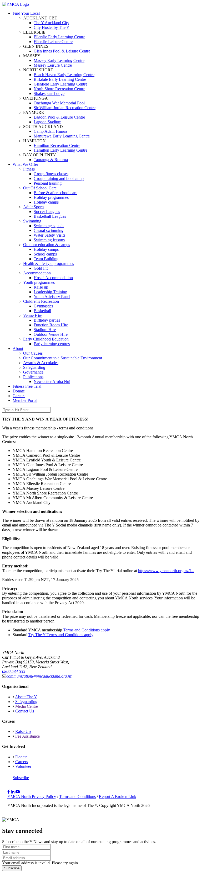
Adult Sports (33, 207)
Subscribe (21, 777)
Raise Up (23, 731)
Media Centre (26, 706)
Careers (19, 395)
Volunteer (23, 766)
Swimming (32, 221)
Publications (33, 377)
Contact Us (24, 711)
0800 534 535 (13, 671)
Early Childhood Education (46, 339)
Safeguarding (34, 367)
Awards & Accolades (40, 362)
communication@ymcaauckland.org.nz (39, 676)
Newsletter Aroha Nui (52, 381)
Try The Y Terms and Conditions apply (60, 634)
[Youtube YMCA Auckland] (18, 792)
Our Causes (33, 353)
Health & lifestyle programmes (48, 263)
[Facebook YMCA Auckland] (8, 792)
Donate (19, 391)
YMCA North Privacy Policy (31, 796)
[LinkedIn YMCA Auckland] (12, 792)
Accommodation (37, 273)
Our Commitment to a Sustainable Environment (62, 358)
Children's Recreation (41, 301)
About (18, 348)
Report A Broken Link (117, 796)
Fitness (29, 169)
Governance (33, 372)
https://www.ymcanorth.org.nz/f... (166, 570)
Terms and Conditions (77, 796)
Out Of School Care (40, 188)
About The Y (26, 697)
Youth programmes (39, 282)
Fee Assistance (27, 736)
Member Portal (25, 400)
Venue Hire (32, 315)
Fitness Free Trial (27, 386)
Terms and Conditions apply (86, 630)
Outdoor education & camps (46, 244)
